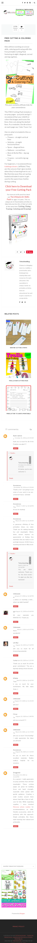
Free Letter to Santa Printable (18, 413)
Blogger (22, 913)
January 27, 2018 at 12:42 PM (24, 596)
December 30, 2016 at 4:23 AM (24, 487)
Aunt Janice (17, 436)
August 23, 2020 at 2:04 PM (25, 716)
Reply (15, 448)
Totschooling (23, 463)
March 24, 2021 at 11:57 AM (25, 732)
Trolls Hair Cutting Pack (18, 380)
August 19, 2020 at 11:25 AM (24, 701)
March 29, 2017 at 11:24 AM (25, 521)
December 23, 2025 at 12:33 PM (20, 776)
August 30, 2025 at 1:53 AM (25, 752)
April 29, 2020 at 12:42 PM (25, 680)
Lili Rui (15, 643)
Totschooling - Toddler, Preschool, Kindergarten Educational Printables (19, 937)
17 (21, 30)
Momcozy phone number (21, 807)
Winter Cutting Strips (18, 347)
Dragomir (17, 773)
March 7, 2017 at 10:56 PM (25, 506)
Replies (12, 453)
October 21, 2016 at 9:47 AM (24, 466)
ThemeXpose (17, 941)
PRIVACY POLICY (18, 926)
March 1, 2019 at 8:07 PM (25, 629)
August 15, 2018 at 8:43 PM (25, 611)
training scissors (11, 166)
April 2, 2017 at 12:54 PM (23, 566)
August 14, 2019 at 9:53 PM (25, 645)
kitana (15, 678)
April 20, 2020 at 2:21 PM (25, 660)
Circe (15, 714)
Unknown (16, 594)
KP (14, 612)
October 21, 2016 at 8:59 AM (24, 438)
